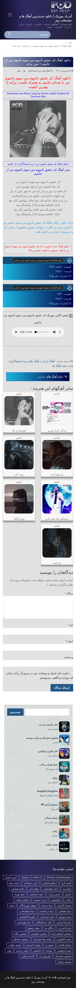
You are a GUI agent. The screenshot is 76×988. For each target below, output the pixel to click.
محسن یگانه (20, 933)
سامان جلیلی (22, 899)
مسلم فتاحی (64, 944)
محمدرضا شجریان (42, 939)
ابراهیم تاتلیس (49, 882)
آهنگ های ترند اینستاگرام (39, 71)
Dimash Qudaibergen (59, 877)
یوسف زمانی (64, 961)
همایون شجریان (63, 956)
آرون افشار (10, 877)
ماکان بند (49, 927)
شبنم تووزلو (65, 916)
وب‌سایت (68, 657)
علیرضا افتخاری (27, 916)
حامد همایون (17, 888)
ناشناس (37, 950)
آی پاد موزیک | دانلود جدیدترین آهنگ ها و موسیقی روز (45, 18)
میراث (49, 950)
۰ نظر (20, 71)
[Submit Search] (9, 34)
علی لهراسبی (24, 922)
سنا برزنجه (46, 905)
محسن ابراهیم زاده (61, 933)
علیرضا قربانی (63, 922)
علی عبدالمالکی (43, 922)
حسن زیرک (54, 894)
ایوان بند (67, 888)
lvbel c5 (37, 877)
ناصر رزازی (22, 950)
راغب (68, 899)
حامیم (21, 227)
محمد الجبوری (64, 939)
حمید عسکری (37, 894)
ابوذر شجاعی (30, 882)
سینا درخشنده (47, 911)
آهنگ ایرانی (48, 361)
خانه (70, 42)
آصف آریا (66, 882)
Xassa (24, 877)
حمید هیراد (19, 894)
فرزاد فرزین (64, 927)
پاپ (71, 365)
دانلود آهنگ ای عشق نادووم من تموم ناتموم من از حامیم (38, 260)
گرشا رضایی (27, 956)
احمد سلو (14, 882)
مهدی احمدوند (33, 944)
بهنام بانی (34, 888)
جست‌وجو (15, 712)
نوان (9, 950)
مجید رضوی (33, 927)
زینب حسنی (40, 899)
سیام (11, 905)
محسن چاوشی (39, 933)
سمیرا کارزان (64, 905)
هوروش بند (44, 956)
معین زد (49, 944)
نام (70, 625)
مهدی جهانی (14, 944)
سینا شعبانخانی (27, 911)
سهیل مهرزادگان (27, 905)
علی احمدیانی (47, 916)
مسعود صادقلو (20, 939)
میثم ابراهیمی (64, 950)
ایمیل (69, 641)
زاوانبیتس (56, 899)
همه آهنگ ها (59, 365)
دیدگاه (69, 593)
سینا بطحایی (65, 911)
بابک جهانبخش (50, 888)
